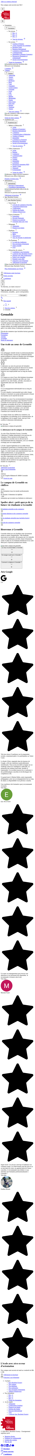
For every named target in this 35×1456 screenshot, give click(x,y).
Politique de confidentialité (13, 1438)
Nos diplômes (13, 1386)
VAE (10, 1412)
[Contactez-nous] (2, 298)
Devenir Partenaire (18, 218)
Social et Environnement (20, 59)
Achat (14, 127)
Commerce (15, 132)
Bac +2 (14, 33)
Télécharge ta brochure (8, 467)
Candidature (7, 278)
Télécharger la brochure (19, 262)
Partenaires (15, 216)
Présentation (4, 333)
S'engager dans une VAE (20, 221)
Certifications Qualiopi (15, 1405)
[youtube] (13, 1446)
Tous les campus (10, 308)
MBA (14, 234)
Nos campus (12, 1384)
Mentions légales (10, 1436)
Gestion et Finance (18, 44)
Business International (19, 49)
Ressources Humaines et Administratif (19, 57)
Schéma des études (18, 210)
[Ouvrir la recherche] (3, 281)
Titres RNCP (16, 236)
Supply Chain (16, 166)
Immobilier (15, 138)
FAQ (14, 247)
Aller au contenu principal (9, 1)
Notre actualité (16, 245)
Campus (7, 70)
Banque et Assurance (18, 129)
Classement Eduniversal (19, 206)
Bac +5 (14, 36)
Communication (17, 52)
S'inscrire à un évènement (20, 261)
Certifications (16, 208)
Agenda (3, 337)
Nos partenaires (13, 1388)
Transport (15, 168)
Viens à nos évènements (8, 469)
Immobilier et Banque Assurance (22, 54)
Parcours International (15, 1411)
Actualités (4, 338)
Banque (14, 152)
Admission (15, 226)
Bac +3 (14, 35)
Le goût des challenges (19, 242)
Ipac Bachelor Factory (15, 1382)
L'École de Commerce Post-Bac (22, 205)
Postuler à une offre (18, 259)
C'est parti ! (23, 295)
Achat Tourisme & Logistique (21, 45)
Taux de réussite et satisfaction (21, 237)
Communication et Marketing (21, 134)
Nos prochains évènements (20, 244)
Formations (4, 335)
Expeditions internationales (17, 187)
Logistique (15, 163)
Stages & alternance (7, 340)
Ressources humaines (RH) (20, 164)
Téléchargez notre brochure (12, 273)
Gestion (14, 159)
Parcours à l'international (16, 185)
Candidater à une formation (20, 252)
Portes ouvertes (8, 276)
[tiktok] (10, 1446)
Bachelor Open (17, 47)
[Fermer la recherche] (3, 284)
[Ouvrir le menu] (3, 21)
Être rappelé (7, 301)
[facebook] (2, 1446)
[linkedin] (7, 1446)
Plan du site (8, 1442)
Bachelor (15, 232)
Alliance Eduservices (18, 212)
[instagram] (5, 1446)
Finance (14, 157)
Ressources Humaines (19, 141)
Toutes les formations (15, 1400)
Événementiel (16, 170)
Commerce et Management (20, 51)
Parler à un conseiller (18, 257)
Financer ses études (18, 228)
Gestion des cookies (11, 1440)
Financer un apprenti (18, 220)
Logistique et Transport (19, 139)
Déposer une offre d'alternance (21, 255)
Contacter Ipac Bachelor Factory (22, 254)
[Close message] (3, 9)
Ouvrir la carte (8, 478)
